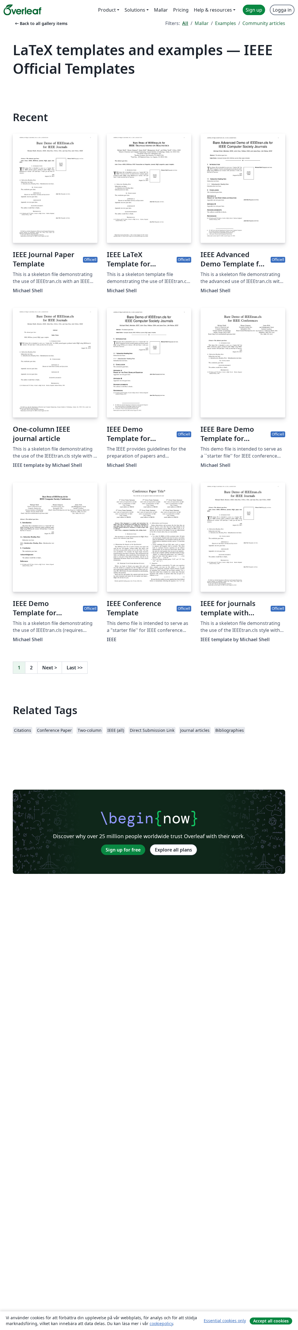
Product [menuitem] (107, 10)
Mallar (202, 23)
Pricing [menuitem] (181, 10)
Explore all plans (173, 850)
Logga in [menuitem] (282, 10)
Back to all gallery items (41, 23)
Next (49, 667)
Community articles (263, 23)
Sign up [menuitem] (254, 10)
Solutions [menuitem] (135, 10)
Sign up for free (123, 850)
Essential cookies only (225, 1320)
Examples (225, 23)
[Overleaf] (22, 10)
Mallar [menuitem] (161, 10)
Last (75, 667)
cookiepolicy (161, 1323)
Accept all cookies (271, 1321)
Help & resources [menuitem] (213, 10)
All (185, 23)
